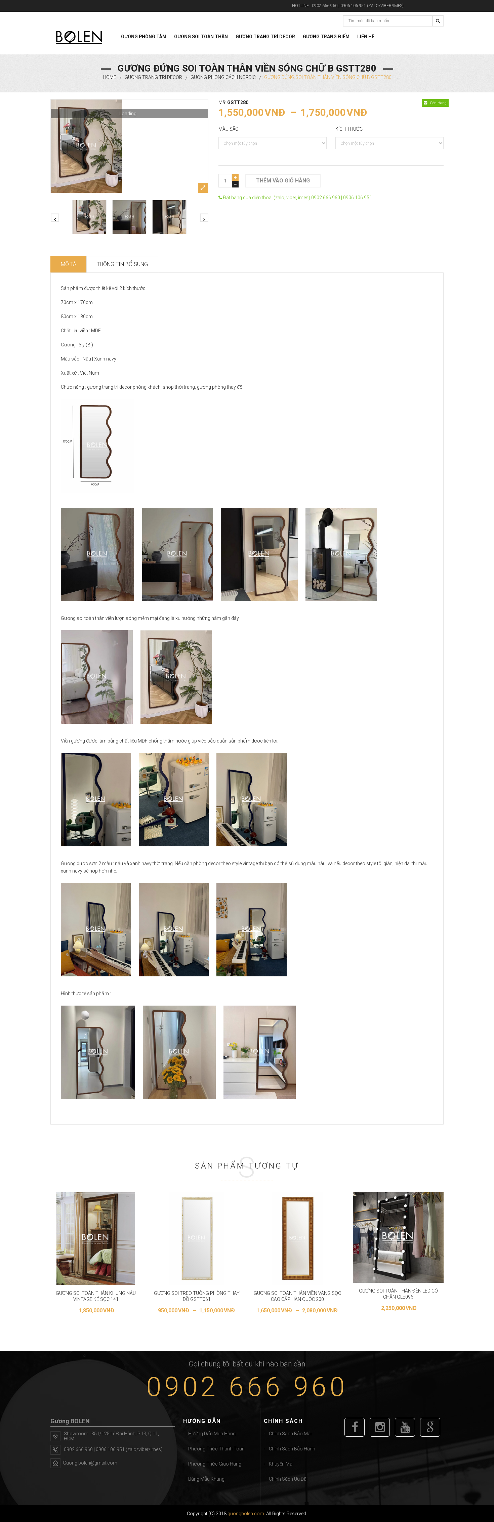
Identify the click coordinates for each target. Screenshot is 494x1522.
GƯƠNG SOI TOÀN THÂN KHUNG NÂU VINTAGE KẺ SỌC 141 (96, 1296)
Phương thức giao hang (214, 1464)
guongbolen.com (246, 1513)
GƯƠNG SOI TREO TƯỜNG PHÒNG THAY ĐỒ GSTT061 (197, 1296)
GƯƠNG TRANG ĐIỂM (326, 36)
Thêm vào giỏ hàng (283, 180)
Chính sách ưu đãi (288, 1479)
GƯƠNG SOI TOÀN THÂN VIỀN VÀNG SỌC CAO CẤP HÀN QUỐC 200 (297, 1296)
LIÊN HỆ (365, 36)
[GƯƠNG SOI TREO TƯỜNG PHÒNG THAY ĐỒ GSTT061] (196, 1238)
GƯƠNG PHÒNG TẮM (143, 36)
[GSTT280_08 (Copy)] (169, 217)
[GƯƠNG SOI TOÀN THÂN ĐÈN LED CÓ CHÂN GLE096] (398, 1237)
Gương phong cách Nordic (223, 77)
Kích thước (349, 129)
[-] (235, 184)
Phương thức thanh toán (216, 1448)
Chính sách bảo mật (290, 1433)
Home (109, 77)
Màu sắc (228, 129)
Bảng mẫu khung (206, 1479)
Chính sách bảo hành (292, 1448)
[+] (235, 177)
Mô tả (68, 264)
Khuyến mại (281, 1464)
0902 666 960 (247, 1387)
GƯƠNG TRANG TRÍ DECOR (265, 36)
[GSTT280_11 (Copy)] (129, 146)
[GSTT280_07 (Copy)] (129, 217)
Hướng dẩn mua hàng (212, 1433)
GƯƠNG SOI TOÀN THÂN (201, 36)
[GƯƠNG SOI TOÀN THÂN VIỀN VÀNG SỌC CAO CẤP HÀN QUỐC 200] (297, 1238)
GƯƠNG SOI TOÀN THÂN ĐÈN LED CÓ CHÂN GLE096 (398, 1294)
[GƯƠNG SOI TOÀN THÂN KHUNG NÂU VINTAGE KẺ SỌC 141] (95, 1238)
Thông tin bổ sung (122, 264)
